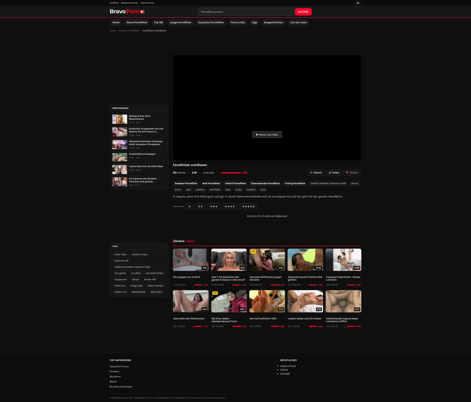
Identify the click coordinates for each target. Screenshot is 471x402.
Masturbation (139, 291)
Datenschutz (288, 366)
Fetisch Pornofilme (235, 183)
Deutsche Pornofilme (211, 22)
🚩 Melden (352, 172)
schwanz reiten (139, 254)
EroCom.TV (253, 216)
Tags (254, 22)
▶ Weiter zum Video (267, 134)
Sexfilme (114, 2)
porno (178, 189)
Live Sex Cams (298, 22)
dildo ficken (156, 291)
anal (188, 189)
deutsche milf (121, 260)
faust (263, 189)
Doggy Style (136, 285)
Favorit (316, 172)
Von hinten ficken (154, 273)
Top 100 (158, 22)
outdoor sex (120, 291)
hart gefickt (120, 273)
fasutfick (251, 189)
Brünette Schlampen (121, 386)
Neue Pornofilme (137, 22)
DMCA (284, 370)
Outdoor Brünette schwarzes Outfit (328, 183)
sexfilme (200, 189)
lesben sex (119, 285)
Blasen (135, 279)
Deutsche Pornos (119, 366)
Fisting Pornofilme (295, 183)
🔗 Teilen (334, 172)
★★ (200, 206)
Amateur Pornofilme (129, 30)
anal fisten (215, 189)
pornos (354, 183)
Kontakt (285, 373)
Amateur (114, 371)
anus (227, 189)
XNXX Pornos (147, 2)
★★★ (214, 206)
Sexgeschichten (273, 22)
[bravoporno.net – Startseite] (127, 11)
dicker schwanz (155, 285)
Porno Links (238, 22)
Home (116, 22)
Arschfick (136, 273)
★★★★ (230, 206)
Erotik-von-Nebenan (275, 216)
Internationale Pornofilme (265, 183)
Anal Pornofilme (211, 183)
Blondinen (115, 376)
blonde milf (150, 279)
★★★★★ (248, 206)
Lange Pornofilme (180, 22)
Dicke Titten (120, 254)
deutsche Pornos (129, 2)
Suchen (303, 11)
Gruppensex (120, 279)
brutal (239, 189)
